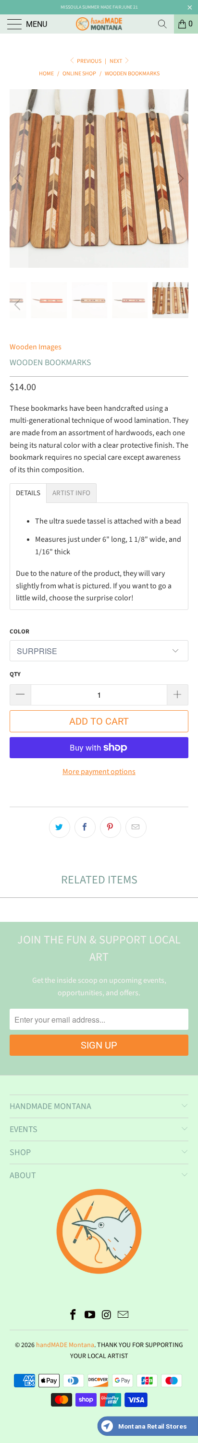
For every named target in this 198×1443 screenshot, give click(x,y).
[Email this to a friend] (136, 827)
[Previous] (18, 178)
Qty (15, 674)
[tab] (28, 493)
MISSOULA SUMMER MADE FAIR (91, 7)
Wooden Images (36, 347)
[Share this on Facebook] (85, 827)
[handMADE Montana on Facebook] (73, 1316)
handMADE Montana (65, 1345)
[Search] (162, 24)
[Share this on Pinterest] (110, 827)
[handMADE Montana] (99, 24)
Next (116, 61)
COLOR (19, 631)
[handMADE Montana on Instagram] (107, 1316)
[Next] (179, 178)
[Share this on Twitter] (59, 827)
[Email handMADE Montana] (123, 1316)
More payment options (99, 771)
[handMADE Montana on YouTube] (90, 1316)
